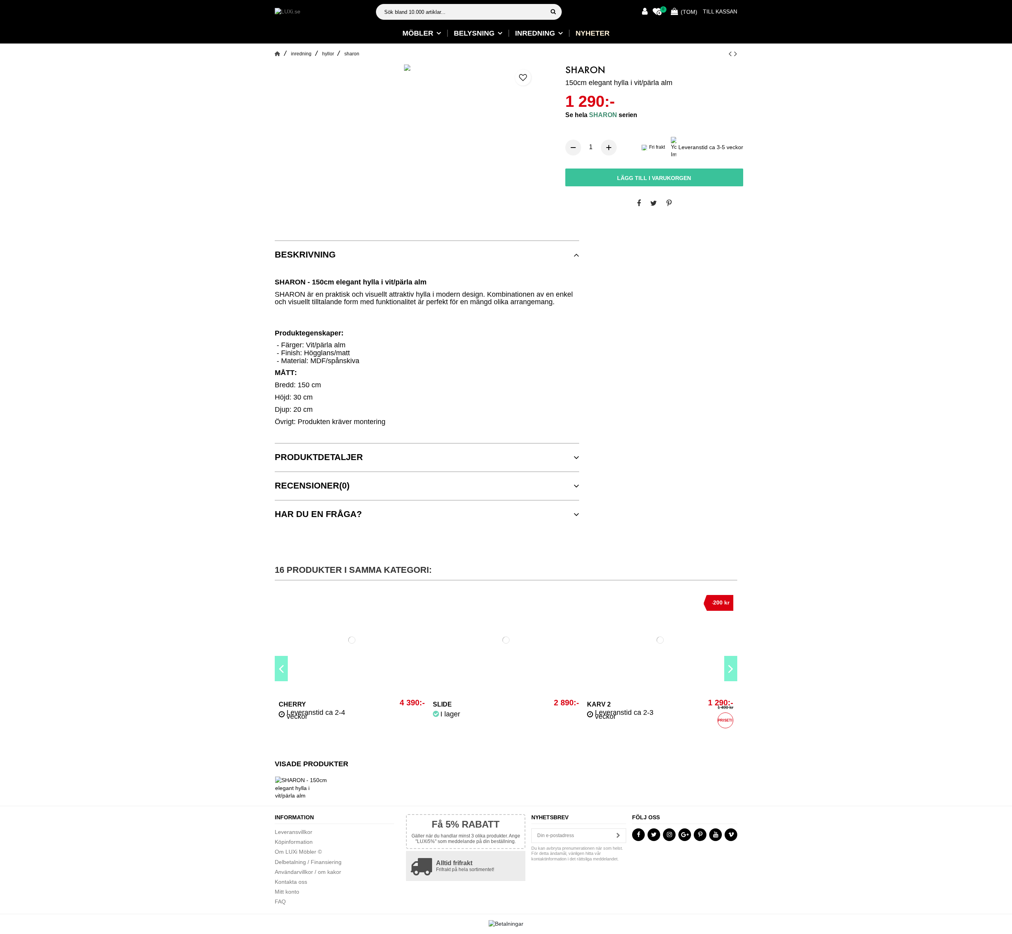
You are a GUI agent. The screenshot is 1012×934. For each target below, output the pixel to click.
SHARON (604, 115)
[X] (653, 204)
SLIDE (442, 704)
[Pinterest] (669, 204)
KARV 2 (599, 704)
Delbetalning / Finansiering (308, 862)
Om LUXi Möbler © (298, 852)
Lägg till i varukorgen (654, 178)
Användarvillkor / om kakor (308, 872)
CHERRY (292, 704)
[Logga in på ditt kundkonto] (645, 12)
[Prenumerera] (618, 836)
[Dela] (639, 204)
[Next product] (735, 53)
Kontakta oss (291, 882)
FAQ (280, 901)
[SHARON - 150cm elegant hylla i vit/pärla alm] (407, 67)
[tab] (427, 255)
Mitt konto (287, 892)
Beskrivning (305, 255)
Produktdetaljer (319, 457)
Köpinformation (294, 842)
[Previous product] (731, 53)
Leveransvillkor (293, 832)
